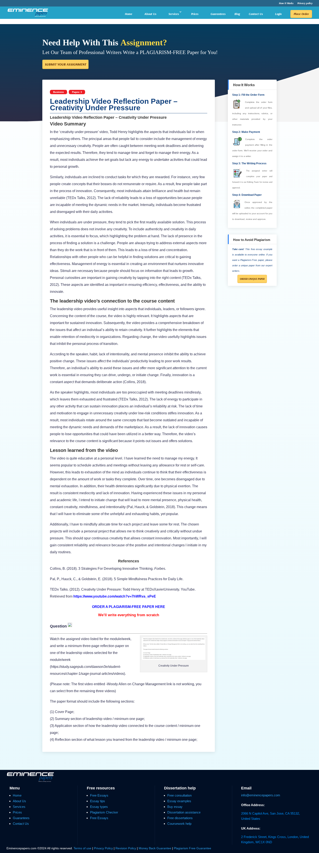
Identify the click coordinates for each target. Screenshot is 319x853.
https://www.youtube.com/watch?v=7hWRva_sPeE (114, 596)
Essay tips (97, 801)
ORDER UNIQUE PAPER (252, 278)
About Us (150, 14)
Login (278, 14)
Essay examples (179, 801)
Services (173, 14)
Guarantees (217, 14)
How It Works (286, 3)
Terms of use (82, 848)
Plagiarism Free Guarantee (192, 848)
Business (58, 92)
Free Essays (99, 795)
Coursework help (179, 823)
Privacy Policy (104, 848)
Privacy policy (304, 3)
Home (128, 14)
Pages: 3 (77, 92)
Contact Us (256, 14)
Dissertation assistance (184, 812)
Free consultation (179, 795)
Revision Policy (125, 848)
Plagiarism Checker (104, 812)
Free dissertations (180, 818)
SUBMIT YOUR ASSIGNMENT (65, 64)
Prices (194, 14)
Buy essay (175, 807)
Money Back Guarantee (155, 848)
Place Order (301, 14)
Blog (237, 14)
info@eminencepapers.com (260, 795)
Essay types (99, 807)
